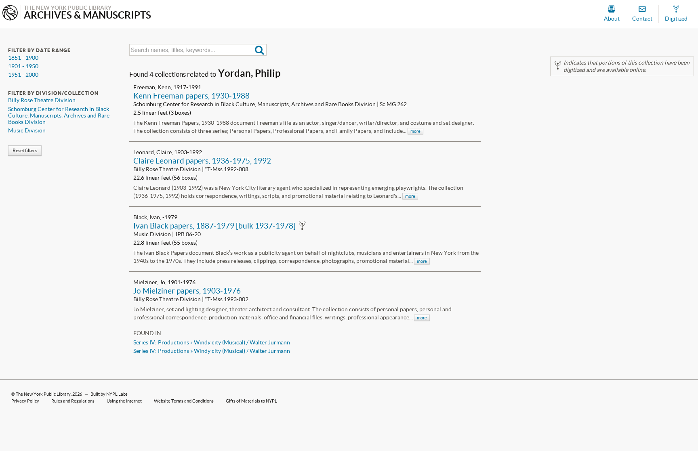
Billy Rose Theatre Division (42, 100)
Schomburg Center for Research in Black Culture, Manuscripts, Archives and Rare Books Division (58, 115)
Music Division (27, 130)
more (415, 131)
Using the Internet (124, 401)
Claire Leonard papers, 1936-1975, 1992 (202, 160)
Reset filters (25, 150)
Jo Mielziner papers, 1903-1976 (187, 290)
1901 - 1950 (23, 66)
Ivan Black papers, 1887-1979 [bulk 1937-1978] (214, 225)
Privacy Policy (25, 401)
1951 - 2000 (23, 74)
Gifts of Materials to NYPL (251, 401)
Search (259, 50)
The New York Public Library (43, 394)
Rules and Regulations (73, 401)
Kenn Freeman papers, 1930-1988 (191, 95)
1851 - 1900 (23, 58)
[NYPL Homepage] (10, 13)
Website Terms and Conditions (184, 401)
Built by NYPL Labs (109, 394)
